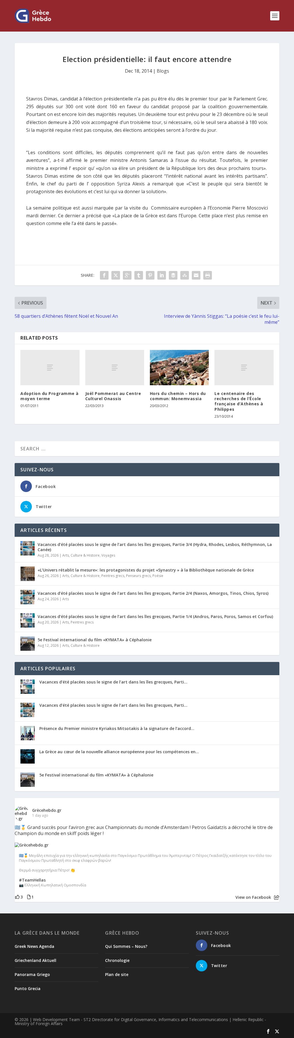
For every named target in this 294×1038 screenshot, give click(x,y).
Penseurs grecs (138, 575)
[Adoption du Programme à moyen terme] (49, 367)
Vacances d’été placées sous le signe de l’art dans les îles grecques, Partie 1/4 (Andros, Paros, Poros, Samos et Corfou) (155, 616)
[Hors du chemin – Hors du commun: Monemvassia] (179, 367)
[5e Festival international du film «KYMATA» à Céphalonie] (27, 643)
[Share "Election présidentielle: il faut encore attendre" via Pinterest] (150, 275)
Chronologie (117, 960)
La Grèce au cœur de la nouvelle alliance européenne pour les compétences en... (119, 751)
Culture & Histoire (85, 555)
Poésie (157, 575)
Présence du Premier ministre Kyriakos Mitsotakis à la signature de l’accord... (116, 728)
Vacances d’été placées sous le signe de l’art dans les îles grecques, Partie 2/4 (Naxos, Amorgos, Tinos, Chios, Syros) (153, 593)
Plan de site (116, 974)
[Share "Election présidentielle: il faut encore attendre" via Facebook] (104, 275)
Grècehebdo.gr (46, 810)
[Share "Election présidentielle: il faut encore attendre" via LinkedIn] (161, 275)
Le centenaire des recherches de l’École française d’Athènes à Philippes (238, 401)
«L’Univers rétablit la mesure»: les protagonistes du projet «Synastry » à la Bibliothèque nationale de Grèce (146, 570)
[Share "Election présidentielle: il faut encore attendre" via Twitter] (115, 275)
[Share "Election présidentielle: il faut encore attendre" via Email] (196, 275)
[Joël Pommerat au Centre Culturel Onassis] (114, 367)
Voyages (108, 555)
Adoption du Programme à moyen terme (49, 396)
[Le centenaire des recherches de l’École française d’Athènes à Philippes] (243, 367)
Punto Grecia (27, 988)
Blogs (163, 71)
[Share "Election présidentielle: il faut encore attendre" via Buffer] (173, 275)
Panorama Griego (32, 974)
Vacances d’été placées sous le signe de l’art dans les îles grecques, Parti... (113, 682)
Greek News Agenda (34, 946)
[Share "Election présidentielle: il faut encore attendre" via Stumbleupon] (184, 275)
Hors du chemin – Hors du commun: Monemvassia (178, 396)
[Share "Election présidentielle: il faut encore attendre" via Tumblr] (138, 275)
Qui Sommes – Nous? (126, 946)
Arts (65, 555)
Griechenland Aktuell (35, 960)
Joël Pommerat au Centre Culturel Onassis (113, 396)
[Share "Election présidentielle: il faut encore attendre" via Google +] (127, 275)
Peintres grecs (112, 575)
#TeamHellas (32, 880)
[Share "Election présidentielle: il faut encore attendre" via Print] (207, 275)
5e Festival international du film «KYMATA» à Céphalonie (95, 639)
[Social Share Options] (276, 897)
